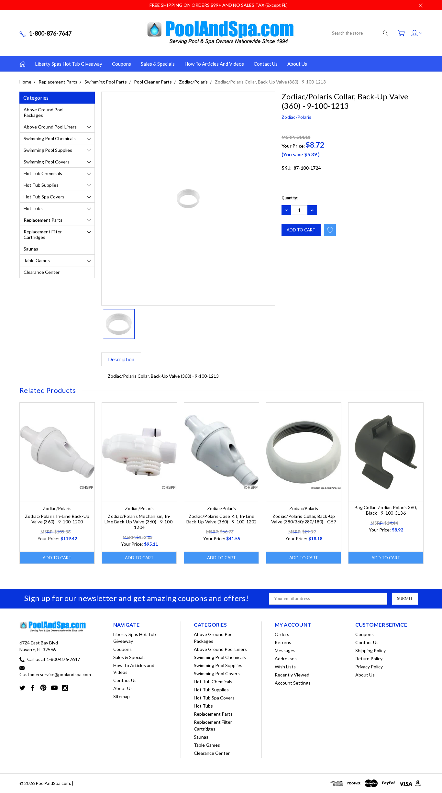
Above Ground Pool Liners (50, 126)
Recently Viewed (292, 674)
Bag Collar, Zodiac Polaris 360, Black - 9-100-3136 (386, 510)
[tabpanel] (57, 483)
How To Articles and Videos (214, 64)
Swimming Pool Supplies (48, 150)
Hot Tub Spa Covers (44, 196)
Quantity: (290, 197)
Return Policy (368, 658)
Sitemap (121, 696)
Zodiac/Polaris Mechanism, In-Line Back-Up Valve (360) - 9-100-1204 (139, 521)
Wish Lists (285, 666)
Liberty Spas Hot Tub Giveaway (68, 64)
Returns (283, 642)
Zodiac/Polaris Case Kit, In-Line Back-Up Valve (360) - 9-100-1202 (221, 518)
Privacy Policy (369, 666)
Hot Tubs (33, 208)
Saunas (31, 248)
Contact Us (266, 64)
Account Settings (293, 683)
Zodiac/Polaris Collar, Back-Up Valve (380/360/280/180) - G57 (303, 518)
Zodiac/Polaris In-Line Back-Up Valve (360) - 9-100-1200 (57, 518)
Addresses (286, 658)
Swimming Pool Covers (47, 161)
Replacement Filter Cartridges (43, 234)
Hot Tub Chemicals (43, 173)
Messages (285, 650)
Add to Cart (57, 557)
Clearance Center (42, 272)
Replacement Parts (43, 220)
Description (121, 359)
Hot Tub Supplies (41, 185)
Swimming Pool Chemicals (50, 138)
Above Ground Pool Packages (43, 112)
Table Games (37, 260)
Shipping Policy (370, 650)
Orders (282, 634)
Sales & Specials (158, 64)
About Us (297, 64)
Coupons (121, 64)
